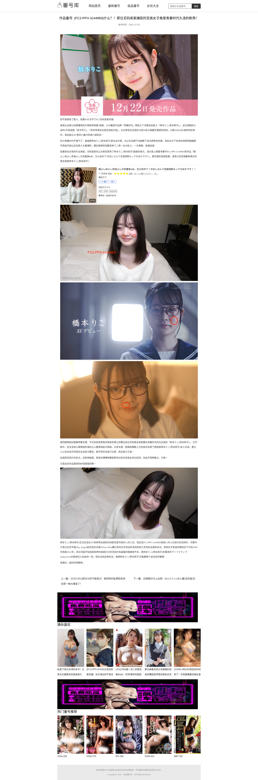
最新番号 (114, 6)
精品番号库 (68, 5)
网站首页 (95, 6)
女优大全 (153, 6)
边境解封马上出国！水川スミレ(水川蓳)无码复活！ (170, 578)
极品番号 (133, 6)
